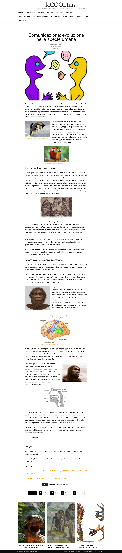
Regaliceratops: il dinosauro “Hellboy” (87, 547)
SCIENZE (87, 16)
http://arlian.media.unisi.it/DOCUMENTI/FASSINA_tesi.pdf (45, 478)
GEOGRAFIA (21, 20)
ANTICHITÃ (30, 12)
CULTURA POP (55, 16)
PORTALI (103, 551)
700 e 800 (59, 12)
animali (52, 484)
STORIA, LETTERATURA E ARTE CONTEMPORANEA (32, 16)
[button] (103, 13)
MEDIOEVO (41, 12)
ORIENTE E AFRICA (67, 16)
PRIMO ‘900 (68, 12)
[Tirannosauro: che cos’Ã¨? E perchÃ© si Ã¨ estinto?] (31, 522)
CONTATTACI (78, 551)
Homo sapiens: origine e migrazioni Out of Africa (59, 547)
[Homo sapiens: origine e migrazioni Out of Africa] (61, 522)
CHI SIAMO (71, 551)
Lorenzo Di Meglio (56, 44)
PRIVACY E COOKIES (87, 551)
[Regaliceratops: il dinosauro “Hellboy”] (90, 522)
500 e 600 (50, 12)
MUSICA (79, 16)
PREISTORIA (21, 12)
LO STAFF (65, 551)
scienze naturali (62, 484)
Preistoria (56, 48)
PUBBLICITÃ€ (97, 551)
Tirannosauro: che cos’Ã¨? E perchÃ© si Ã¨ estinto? (31, 547)
